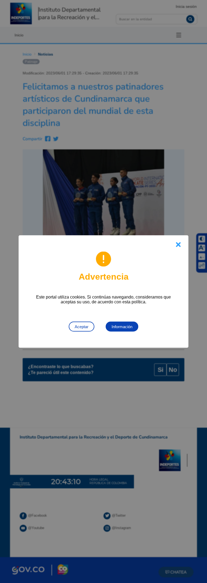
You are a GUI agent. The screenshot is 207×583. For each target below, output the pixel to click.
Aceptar (81, 326)
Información (122, 326)
